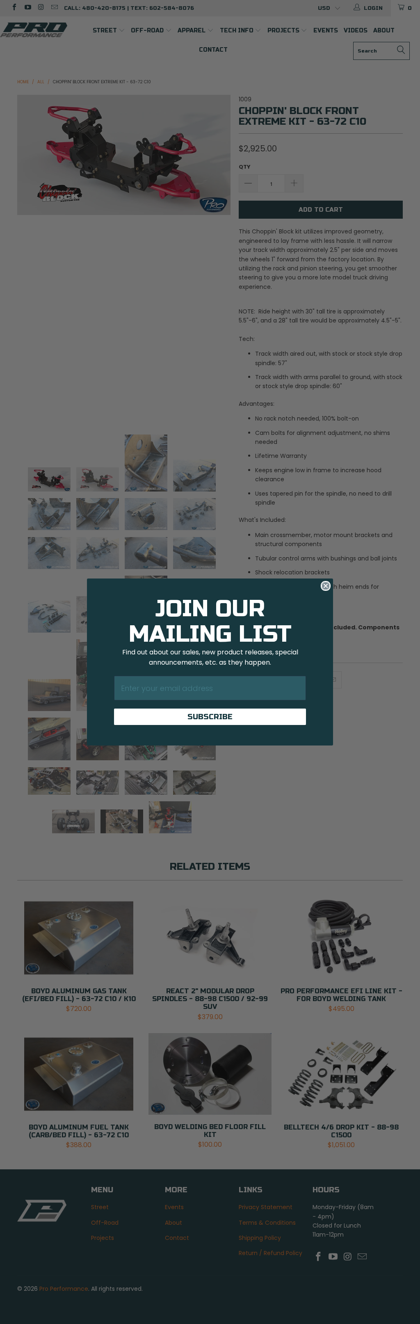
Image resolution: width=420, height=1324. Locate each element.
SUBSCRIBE (210, 716)
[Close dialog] (326, 586)
